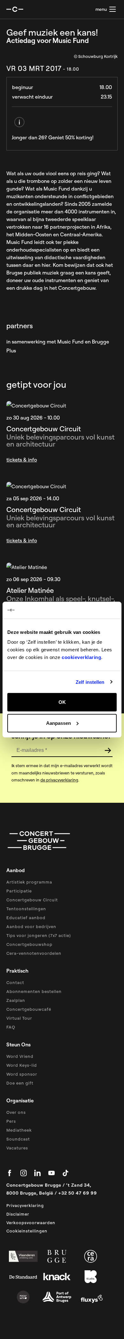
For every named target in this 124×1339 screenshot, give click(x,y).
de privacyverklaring (59, 779)
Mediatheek (19, 1130)
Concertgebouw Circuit (32, 899)
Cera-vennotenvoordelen (33, 953)
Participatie (19, 890)
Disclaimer (17, 1214)
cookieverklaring (81, 657)
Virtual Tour (19, 1018)
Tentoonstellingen (26, 908)
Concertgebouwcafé (28, 1009)
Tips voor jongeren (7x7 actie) (38, 935)
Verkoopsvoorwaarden (30, 1222)
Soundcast (18, 1138)
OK (62, 702)
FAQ (10, 1027)
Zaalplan (15, 1000)
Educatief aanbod (25, 917)
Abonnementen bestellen (34, 991)
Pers (11, 1121)
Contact (15, 982)
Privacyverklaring (25, 1205)
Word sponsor (21, 1074)
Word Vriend (19, 1056)
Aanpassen (58, 722)
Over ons (16, 1112)
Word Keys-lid (21, 1065)
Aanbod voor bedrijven (31, 926)
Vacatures (17, 1147)
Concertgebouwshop (29, 944)
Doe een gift (19, 1083)
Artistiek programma (29, 882)
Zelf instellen (90, 681)
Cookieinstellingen (26, 1230)
